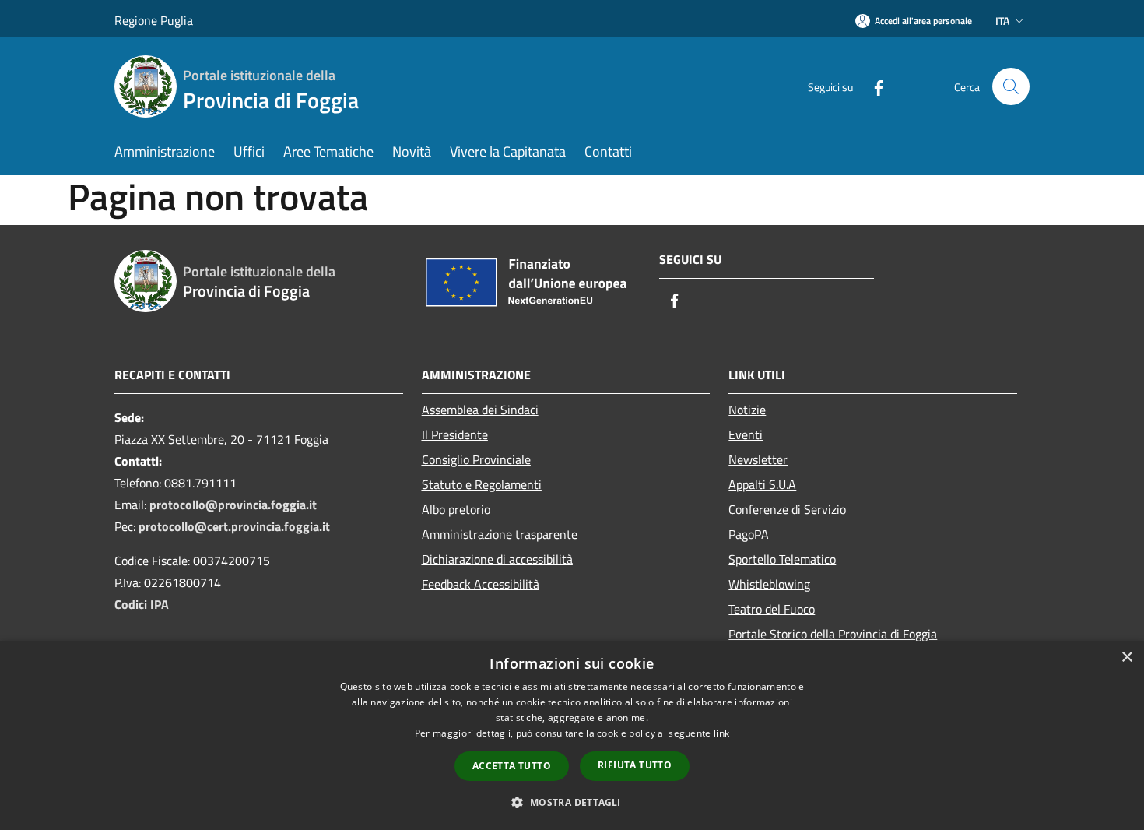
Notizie (747, 409)
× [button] (1126, 657)
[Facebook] (872, 86)
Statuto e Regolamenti (482, 484)
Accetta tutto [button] (511, 765)
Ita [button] (1002, 20)
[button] (571, 802)
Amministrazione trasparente (499, 534)
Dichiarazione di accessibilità (497, 559)
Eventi (745, 434)
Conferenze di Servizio (787, 509)
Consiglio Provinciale (476, 459)
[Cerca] (1011, 86)
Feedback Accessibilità (480, 584)
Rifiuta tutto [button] (635, 765)
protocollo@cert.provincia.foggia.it (234, 526)
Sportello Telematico (782, 559)
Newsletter (758, 459)
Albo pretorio (456, 509)
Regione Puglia (153, 20)
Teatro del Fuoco (771, 609)
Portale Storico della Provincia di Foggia (832, 633)
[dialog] (572, 735)
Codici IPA (141, 604)
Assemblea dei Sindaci (480, 409)
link (721, 733)
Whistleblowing (769, 584)
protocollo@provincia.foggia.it (233, 504)
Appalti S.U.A (762, 484)
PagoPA (748, 534)
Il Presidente (455, 434)
